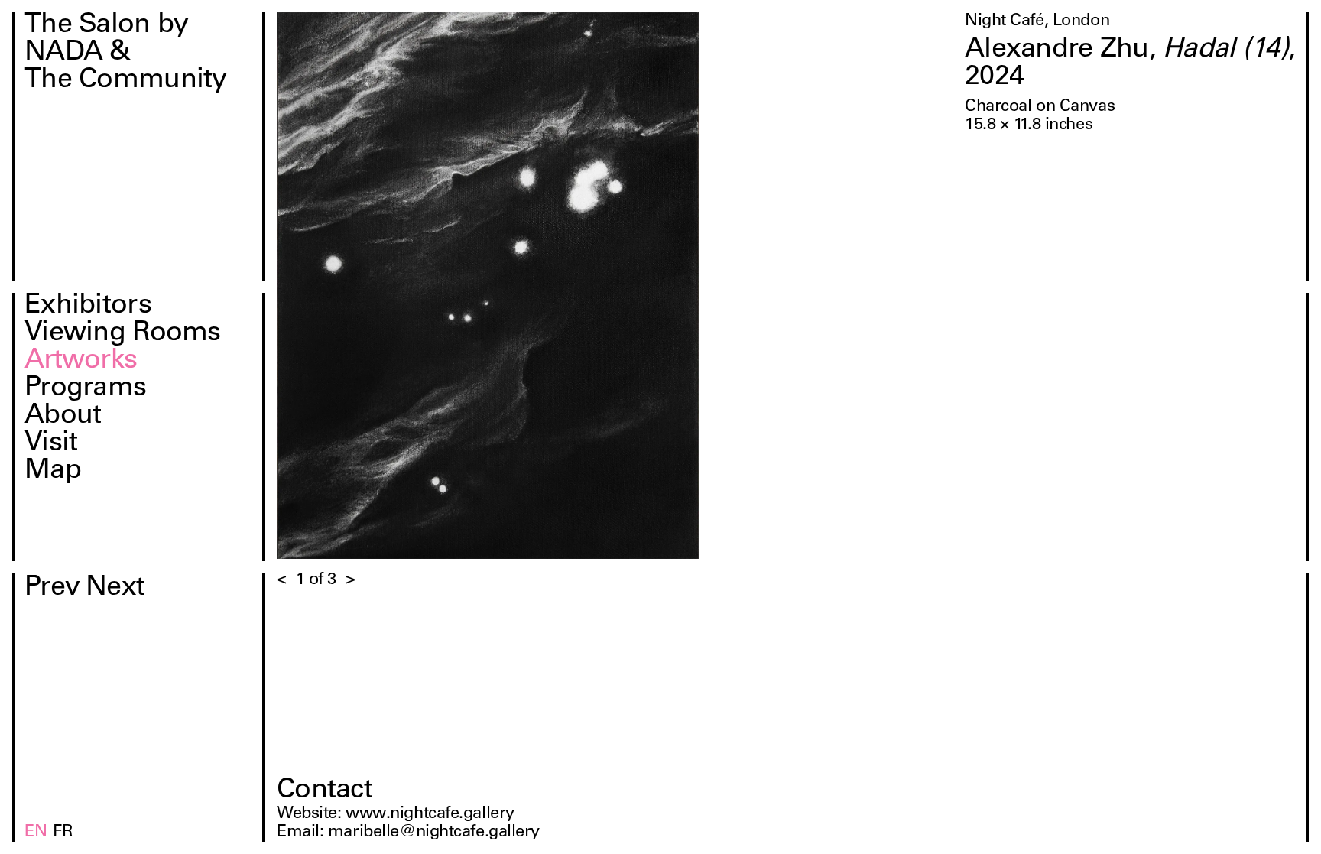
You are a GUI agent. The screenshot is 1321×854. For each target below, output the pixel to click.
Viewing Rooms (122, 334)
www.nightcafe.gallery (430, 814)
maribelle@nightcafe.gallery (434, 832)
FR (63, 832)
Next (115, 588)
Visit (50, 444)
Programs (85, 389)
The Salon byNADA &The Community (125, 53)
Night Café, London (1037, 21)
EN (35, 832)
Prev (52, 588)
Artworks (80, 361)
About (62, 416)
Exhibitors (87, 306)
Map (52, 471)
